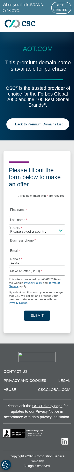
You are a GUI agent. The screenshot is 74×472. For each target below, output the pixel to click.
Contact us (16, 371)
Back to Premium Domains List (39, 124)
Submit (40, 315)
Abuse (10, 390)
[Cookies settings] (6, 465)
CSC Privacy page (47, 406)
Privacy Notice (18, 302)
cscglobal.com (54, 390)
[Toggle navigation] (69, 24)
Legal (64, 381)
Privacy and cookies (25, 381)
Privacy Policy (33, 282)
